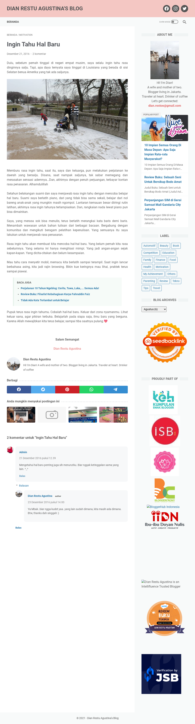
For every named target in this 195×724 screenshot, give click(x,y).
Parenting (149, 280)
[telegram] (116, 389)
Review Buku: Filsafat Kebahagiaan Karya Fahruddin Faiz (55, 294)
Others (171, 273)
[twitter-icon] (184, 8)
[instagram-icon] (175, 8)
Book (176, 245)
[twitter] (43, 389)
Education (168, 252)
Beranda (13, 21)
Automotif (149, 245)
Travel (156, 288)
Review (164, 280)
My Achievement (153, 273)
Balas (22, 476)
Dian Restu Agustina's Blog (45, 8)
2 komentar (39, 53)
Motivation (162, 266)
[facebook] (19, 389)
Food (173, 259)
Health (147, 266)
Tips (145, 288)
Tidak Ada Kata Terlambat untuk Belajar (45, 300)
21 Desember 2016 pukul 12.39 (37, 458)
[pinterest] (67, 389)
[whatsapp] (91, 389)
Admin (23, 452)
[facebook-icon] (166, 8)
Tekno (176, 280)
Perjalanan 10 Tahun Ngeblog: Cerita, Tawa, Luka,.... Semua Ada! (60, 288)
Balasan (24, 485)
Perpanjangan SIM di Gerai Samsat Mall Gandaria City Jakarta (162, 204)
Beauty (164, 245)
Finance (160, 259)
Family (147, 259)
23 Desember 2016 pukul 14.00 (46, 502)
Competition (150, 252)
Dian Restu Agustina (40, 495)
